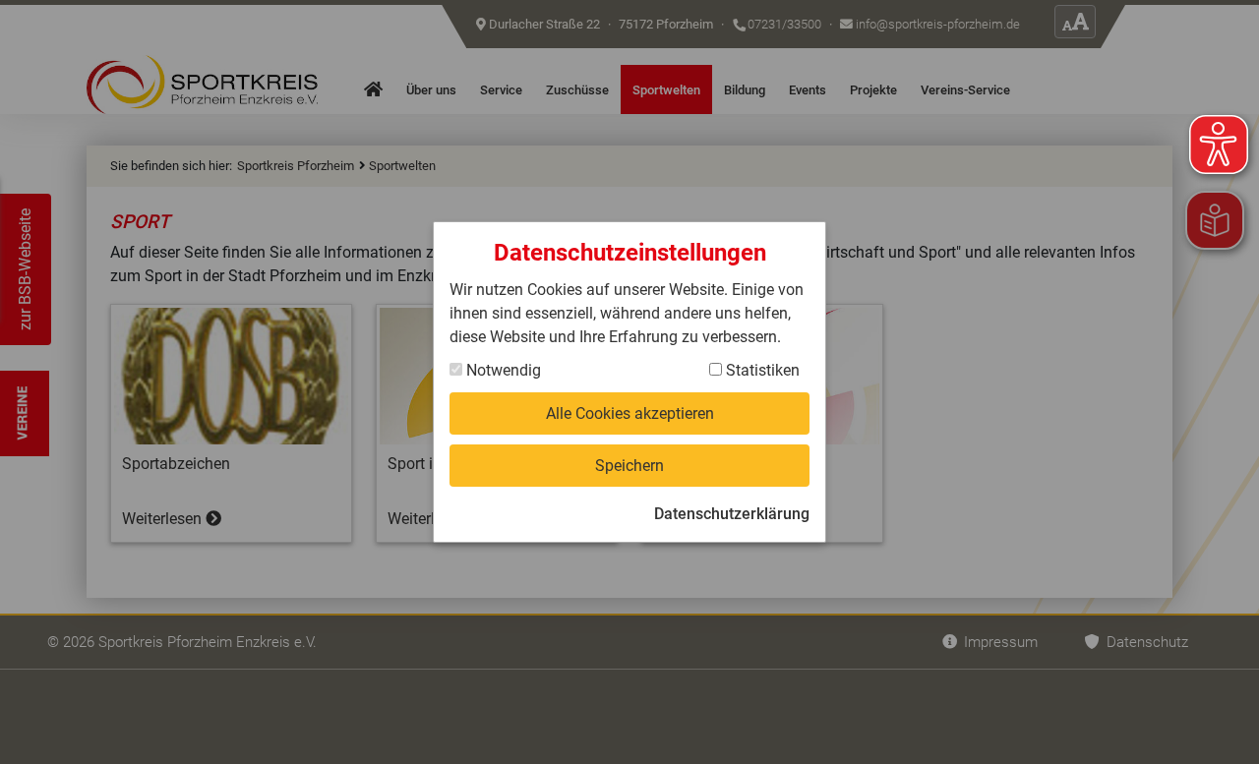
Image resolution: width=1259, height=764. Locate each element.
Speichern (629, 465)
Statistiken (761, 370)
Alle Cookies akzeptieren (630, 413)
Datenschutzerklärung (731, 513)
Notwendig (501, 370)
